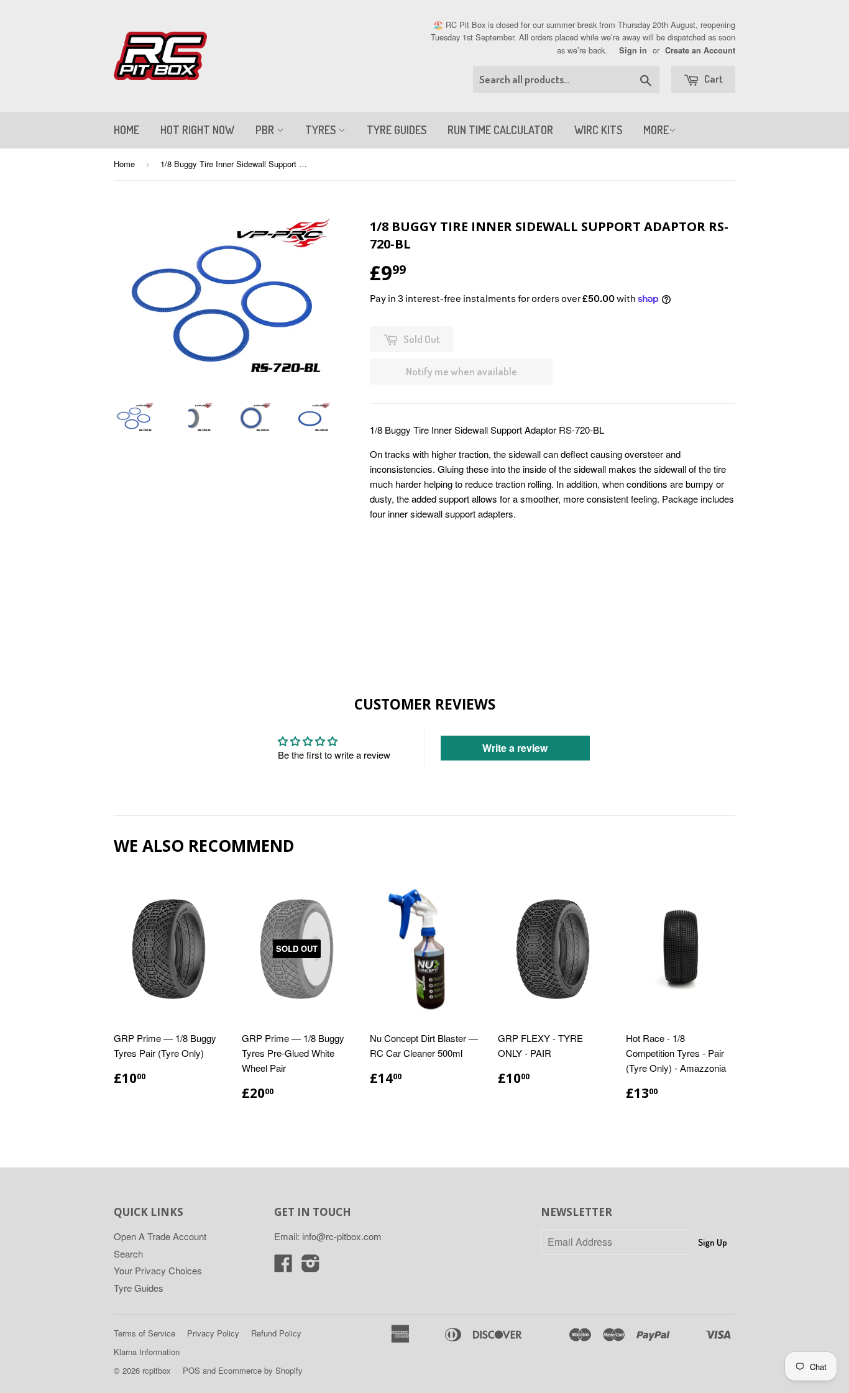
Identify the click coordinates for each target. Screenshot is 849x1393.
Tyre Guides (138, 1287)
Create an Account (700, 50)
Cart (712, 78)
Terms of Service (144, 1333)
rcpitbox (156, 1370)
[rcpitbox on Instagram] (310, 1266)
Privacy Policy (213, 1333)
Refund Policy (276, 1333)
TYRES (321, 130)
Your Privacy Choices (158, 1270)
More (656, 130)
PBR (266, 130)
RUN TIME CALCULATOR (500, 130)
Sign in (633, 50)
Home (124, 164)
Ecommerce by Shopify (260, 1370)
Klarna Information (147, 1352)
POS (191, 1370)
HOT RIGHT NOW (197, 130)
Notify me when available (461, 371)
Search (128, 1253)
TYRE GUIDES (396, 130)
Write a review (515, 748)
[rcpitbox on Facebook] (283, 1266)
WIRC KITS (598, 130)
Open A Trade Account (160, 1236)
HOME (126, 130)
